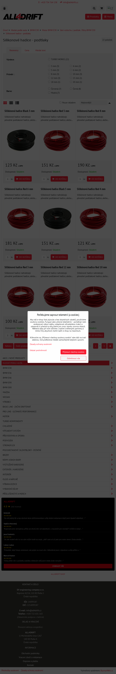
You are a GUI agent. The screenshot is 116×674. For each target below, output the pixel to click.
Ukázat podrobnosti (38, 350)
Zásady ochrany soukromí (41, 344)
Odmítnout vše (73, 358)
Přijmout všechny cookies (73, 352)
